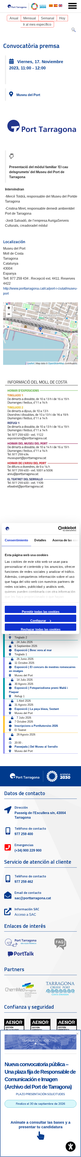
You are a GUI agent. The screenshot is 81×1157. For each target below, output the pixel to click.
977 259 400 (24, 834)
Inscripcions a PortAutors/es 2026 (36, 725)
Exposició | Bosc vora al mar (33, 650)
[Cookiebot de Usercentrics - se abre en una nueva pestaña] (58, 529)
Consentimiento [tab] (16, 540)
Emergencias (24, 844)
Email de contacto (28, 892)
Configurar (38, 620)
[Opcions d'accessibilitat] (70, 1146)
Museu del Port (28, 95)
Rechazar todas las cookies (40, 629)
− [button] (8, 314)
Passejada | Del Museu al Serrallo (36, 746)
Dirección (21, 807)
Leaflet (30, 363)
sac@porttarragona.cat (33, 898)
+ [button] (8, 307)
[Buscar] (73, 31)
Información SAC (27, 909)
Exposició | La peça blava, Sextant (37, 708)
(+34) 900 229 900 (28, 850)
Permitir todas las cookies (40, 611)
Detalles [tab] (40, 540)
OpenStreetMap (56, 363)
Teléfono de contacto (30, 828)
